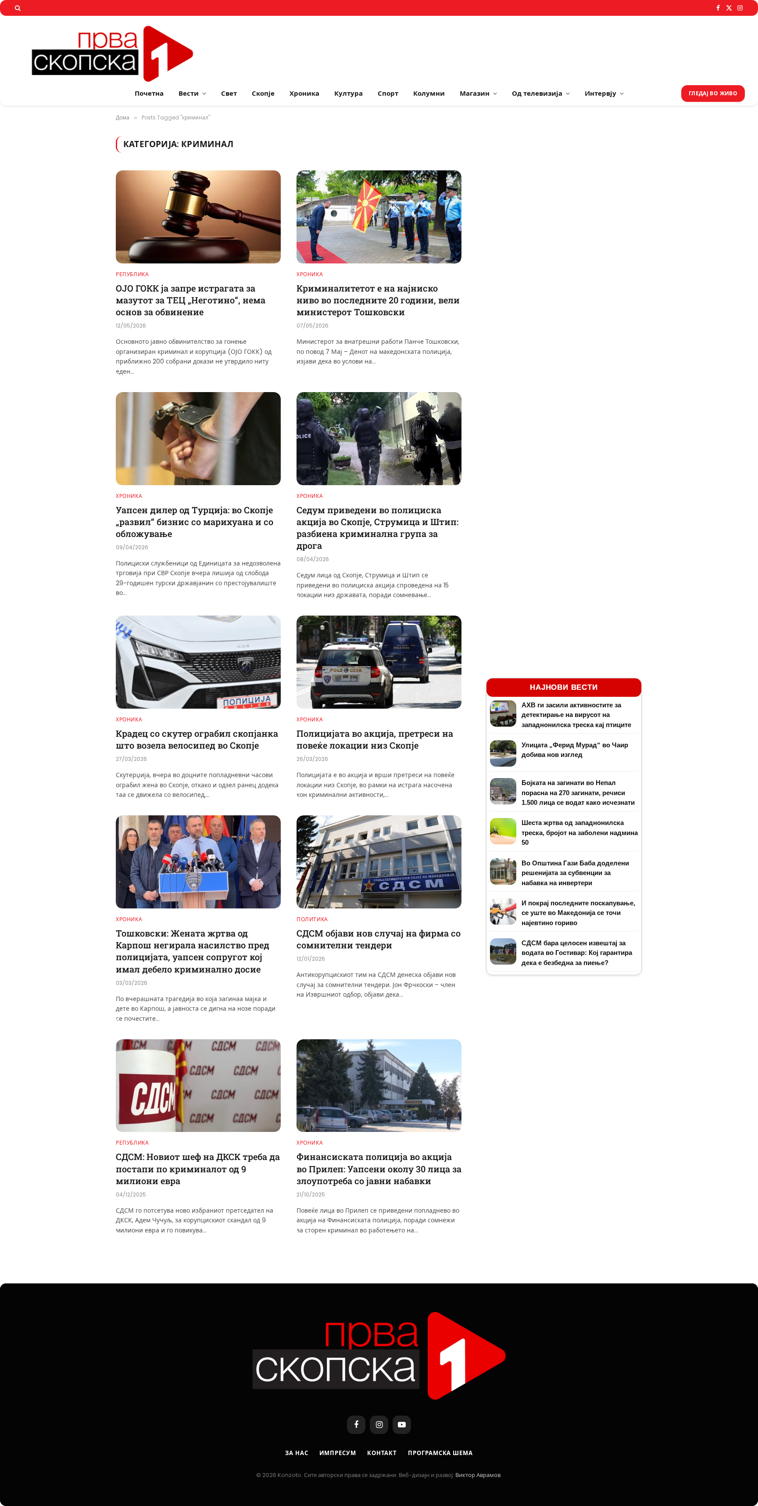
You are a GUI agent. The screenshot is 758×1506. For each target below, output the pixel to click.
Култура (348, 93)
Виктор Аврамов (478, 1475)
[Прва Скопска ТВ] (122, 49)
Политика (312, 919)
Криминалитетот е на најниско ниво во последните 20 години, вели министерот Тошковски (378, 299)
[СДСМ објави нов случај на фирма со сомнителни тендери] (379, 861)
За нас (296, 1453)
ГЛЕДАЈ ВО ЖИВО (713, 93)
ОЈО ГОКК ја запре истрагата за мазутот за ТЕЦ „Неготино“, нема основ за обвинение (190, 299)
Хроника (304, 93)
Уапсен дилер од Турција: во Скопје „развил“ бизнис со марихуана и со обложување (194, 521)
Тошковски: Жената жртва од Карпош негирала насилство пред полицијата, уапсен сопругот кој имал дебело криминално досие (192, 951)
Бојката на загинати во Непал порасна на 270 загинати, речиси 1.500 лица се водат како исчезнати (578, 792)
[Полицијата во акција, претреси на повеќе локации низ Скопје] (379, 662)
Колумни (429, 93)
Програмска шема (440, 1453)
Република (132, 274)
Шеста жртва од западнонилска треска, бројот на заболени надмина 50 (580, 832)
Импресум (337, 1453)
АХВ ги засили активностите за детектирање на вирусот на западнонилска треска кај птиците (576, 714)
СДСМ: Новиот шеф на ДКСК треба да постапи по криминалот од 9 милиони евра (198, 1168)
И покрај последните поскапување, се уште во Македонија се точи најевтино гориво (578, 912)
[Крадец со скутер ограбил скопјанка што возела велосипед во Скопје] (198, 662)
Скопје (263, 93)
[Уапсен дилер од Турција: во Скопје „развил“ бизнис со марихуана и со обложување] (198, 438)
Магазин (475, 93)
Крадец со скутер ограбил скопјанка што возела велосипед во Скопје (197, 739)
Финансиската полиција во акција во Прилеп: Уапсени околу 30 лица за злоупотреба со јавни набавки (379, 1168)
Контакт (382, 1453)
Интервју (600, 93)
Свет (229, 93)
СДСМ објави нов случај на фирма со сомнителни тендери (379, 939)
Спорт (388, 93)
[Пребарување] (17, 8)
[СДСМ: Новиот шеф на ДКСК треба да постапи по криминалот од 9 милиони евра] (198, 1085)
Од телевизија (537, 93)
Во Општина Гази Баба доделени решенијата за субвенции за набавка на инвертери (575, 872)
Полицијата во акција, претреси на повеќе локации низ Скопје (375, 739)
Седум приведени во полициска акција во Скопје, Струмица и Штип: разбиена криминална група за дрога (377, 527)
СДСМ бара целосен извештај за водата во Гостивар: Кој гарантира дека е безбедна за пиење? (577, 952)
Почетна (149, 93)
